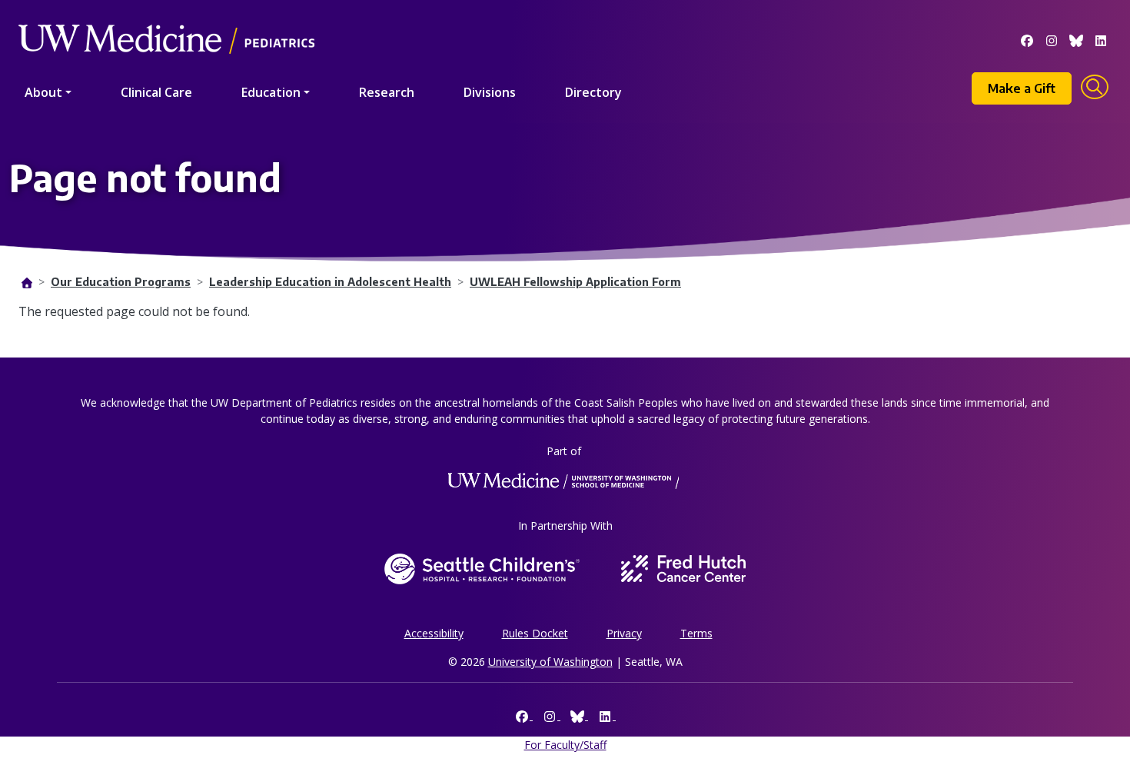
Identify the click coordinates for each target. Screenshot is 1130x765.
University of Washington (550, 661)
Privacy (624, 633)
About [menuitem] (43, 92)
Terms (696, 633)
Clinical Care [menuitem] (156, 92)
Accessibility (434, 633)
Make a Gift (1021, 88)
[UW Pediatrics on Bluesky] (1076, 39)
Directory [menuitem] (593, 92)
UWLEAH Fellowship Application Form (575, 281)
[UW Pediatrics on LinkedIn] (1100, 39)
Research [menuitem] (386, 92)
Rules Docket (535, 633)
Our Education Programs (121, 281)
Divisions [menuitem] (490, 92)
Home (27, 283)
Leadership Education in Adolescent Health (330, 281)
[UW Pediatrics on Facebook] (1027, 39)
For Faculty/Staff (565, 744)
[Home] (166, 17)
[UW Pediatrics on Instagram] (1051, 39)
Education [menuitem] (271, 92)
